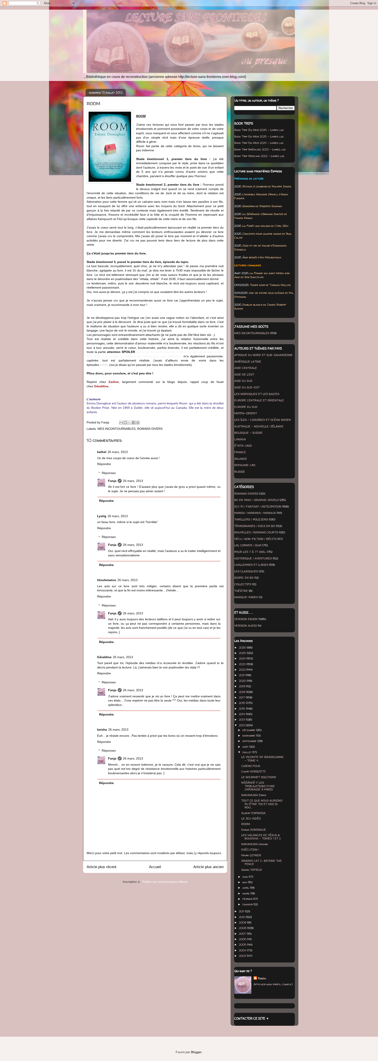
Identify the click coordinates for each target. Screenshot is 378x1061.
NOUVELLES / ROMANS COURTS (256, 532)
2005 (243, 944)
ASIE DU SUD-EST (247, 387)
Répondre (104, 464)
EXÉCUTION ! (250, 849)
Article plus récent (101, 867)
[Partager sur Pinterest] (138, 422)
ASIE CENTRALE (245, 368)
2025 (243, 653)
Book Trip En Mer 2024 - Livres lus (259, 143)
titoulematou (106, 580)
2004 (243, 950)
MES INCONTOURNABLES (116, 428)
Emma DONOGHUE (253, 830)
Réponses (109, 473)
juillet (247, 752)
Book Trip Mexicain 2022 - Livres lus (259, 156)
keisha (102, 729)
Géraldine (104, 657)
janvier (248, 904)
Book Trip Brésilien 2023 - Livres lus (260, 149)
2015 (242, 708)
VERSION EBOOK (246, 619)
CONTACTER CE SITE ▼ (251, 1018)
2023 (243, 664)
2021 (242, 675)
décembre (249, 730)
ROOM (245, 824)
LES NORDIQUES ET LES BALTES (256, 394)
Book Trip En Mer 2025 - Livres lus (259, 136)
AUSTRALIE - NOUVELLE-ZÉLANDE (259, 426)
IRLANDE (240, 459)
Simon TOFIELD (251, 870)
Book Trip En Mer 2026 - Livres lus (259, 130)
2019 (242, 686)
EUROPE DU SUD (245, 407)
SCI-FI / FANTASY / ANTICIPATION (257, 506)
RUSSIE (239, 472)
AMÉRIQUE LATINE (247, 361)
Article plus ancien (208, 867)
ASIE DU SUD (243, 381)
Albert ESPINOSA (253, 813)
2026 (243, 647)
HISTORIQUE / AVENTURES (253, 558)
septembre (249, 741)
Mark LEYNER (251, 855)
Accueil (155, 867)
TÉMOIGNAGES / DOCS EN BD (254, 526)
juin (245, 877)
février (247, 899)
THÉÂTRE (241, 591)
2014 (242, 714)
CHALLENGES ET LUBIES (251, 565)
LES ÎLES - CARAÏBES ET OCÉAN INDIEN (262, 420)
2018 (242, 692)
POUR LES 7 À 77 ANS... (250, 552)
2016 (242, 703)
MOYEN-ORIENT (245, 413)
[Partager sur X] (129, 422)
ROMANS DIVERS (150, 428)
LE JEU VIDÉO (251, 818)
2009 (243, 922)
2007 (243, 934)
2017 (242, 697)
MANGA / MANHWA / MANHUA (255, 513)
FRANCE (240, 452)
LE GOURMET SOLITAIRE (258, 777)
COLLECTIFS (242, 584)
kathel (101, 452)
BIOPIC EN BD (244, 578)
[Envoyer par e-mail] (121, 422)
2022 (242, 669)
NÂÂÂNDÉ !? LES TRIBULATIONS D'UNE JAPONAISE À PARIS (258, 786)
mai (245, 882)
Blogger (196, 1052)
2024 (243, 658)
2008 (243, 928)
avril (246, 888)
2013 (242, 719)
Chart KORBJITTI (253, 771)
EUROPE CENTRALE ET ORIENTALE (259, 400)
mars (246, 893)
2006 (243, 939)
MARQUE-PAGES (246, 597)
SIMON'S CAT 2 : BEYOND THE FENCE (261, 862)
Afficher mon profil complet (273, 984)
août (245, 747)
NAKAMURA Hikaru (254, 844)
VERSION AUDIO (245, 625)
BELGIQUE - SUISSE (248, 433)
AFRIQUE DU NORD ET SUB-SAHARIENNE (263, 355)
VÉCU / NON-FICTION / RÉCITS (255, 539)
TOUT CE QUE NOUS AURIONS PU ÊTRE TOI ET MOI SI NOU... (261, 803)
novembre (249, 735)
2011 (242, 911)
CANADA (240, 439)
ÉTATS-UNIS (243, 446)
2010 (242, 917)
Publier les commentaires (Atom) (164, 881)
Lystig (101, 516)
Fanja (112, 481)
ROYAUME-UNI (244, 465)
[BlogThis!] (125, 422)
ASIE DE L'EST (244, 374)
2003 (243, 956)
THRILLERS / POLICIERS (251, 519)
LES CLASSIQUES (246, 571)
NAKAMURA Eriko (253, 795)
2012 (242, 725)
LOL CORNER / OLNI (247, 545)
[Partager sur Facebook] (133, 422)
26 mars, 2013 (118, 452)
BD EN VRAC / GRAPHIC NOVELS (256, 500)
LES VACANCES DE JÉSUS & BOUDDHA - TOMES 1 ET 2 (261, 837)
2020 (243, 681)
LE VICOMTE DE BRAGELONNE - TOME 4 (262, 758)
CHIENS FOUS (250, 766)
